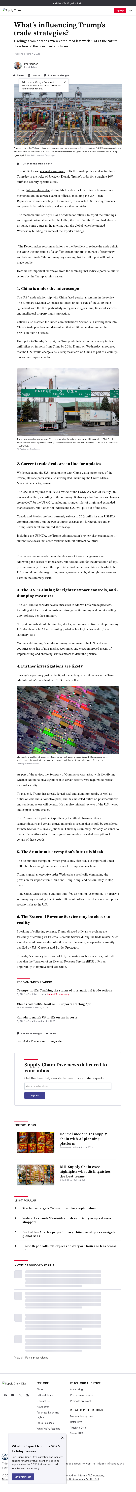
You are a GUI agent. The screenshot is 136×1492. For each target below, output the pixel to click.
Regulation (57, 1041)
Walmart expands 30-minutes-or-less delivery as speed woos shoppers (66, 1220)
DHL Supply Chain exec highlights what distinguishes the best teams (85, 1171)
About (40, 1389)
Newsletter (42, 1406)
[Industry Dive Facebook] (12, 1395)
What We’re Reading (48, 1428)
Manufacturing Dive (81, 1416)
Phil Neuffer (31, 63)
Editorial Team (44, 1395)
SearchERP (76, 1433)
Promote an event (80, 1401)
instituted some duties (30, 225)
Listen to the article (37, 163)
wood (114, 804)
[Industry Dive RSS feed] (27, 1395)
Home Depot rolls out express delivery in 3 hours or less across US (69, 1248)
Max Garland (26, 1007)
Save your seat (22, 1476)
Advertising (76, 1389)
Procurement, (40, 1041)
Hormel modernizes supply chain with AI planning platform (83, 1138)
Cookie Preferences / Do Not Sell (79, 1479)
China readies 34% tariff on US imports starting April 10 (56, 1004)
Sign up (120, 10)
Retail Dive (76, 1421)
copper (26, 809)
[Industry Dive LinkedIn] (5, 1395)
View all (18, 1357)
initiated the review (38, 190)
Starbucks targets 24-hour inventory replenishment (61, 1208)
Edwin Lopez (38, 994)
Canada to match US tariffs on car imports (47, 1017)
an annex (110, 829)
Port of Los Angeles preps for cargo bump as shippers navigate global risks (69, 1234)
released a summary (52, 171)
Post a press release (36, 1357)
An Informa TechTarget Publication (68, 3)
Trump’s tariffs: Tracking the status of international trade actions (64, 990)
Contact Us (43, 1401)
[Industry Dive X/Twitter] (20, 1395)
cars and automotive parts (45, 799)
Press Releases (45, 1422)
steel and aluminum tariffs (82, 793)
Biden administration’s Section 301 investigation (80, 322)
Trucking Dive (78, 1427)
